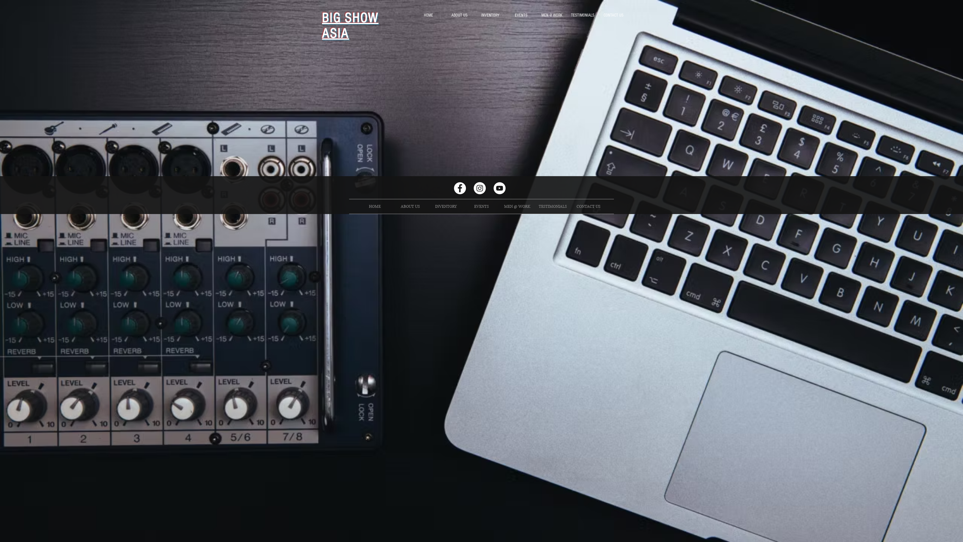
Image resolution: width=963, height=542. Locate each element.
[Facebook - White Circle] (460, 188)
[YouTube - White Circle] (500, 188)
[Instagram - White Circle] (480, 188)
